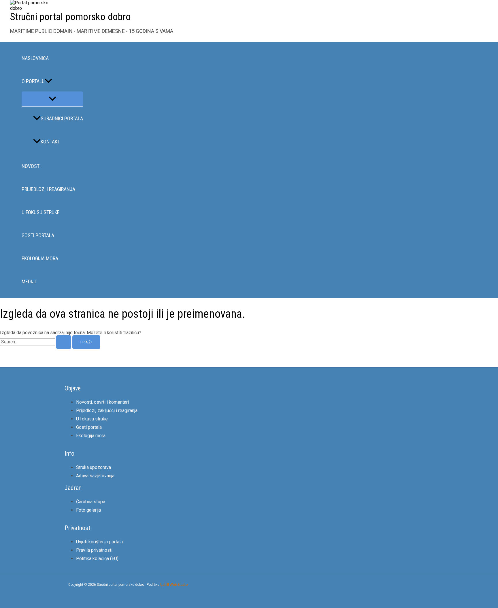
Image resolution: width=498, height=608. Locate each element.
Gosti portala (38, 235)
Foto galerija (88, 510)
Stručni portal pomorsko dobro (70, 17)
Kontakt (50, 142)
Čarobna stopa (90, 501)
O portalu (33, 81)
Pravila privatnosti (94, 550)
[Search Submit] (63, 342)
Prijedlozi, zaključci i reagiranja (106, 410)
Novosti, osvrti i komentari (102, 402)
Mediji (29, 281)
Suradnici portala (62, 118)
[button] (48, 81)
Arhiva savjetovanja (95, 475)
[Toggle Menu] (52, 98)
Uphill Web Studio (174, 585)
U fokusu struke (41, 212)
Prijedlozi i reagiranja (48, 189)
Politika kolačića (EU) (97, 558)
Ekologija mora (40, 258)
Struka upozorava (93, 467)
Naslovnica (35, 58)
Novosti (31, 166)
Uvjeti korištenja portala (99, 542)
